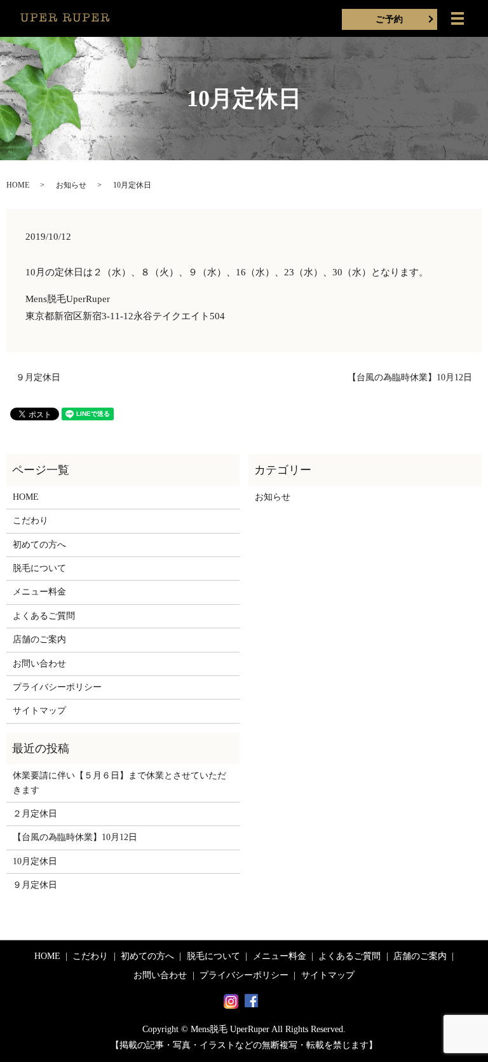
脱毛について (39, 568)
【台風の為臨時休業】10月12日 (410, 377)
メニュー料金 (39, 592)
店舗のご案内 (39, 639)
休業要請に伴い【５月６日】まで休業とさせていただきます (119, 782)
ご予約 (389, 19)
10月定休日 (35, 861)
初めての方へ (39, 544)
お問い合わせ (39, 663)
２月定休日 (35, 813)
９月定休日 (38, 377)
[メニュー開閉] (457, 18)
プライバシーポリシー (57, 687)
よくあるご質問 (44, 616)
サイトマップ (39, 710)
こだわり (30, 520)
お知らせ (71, 185)
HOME (17, 185)
